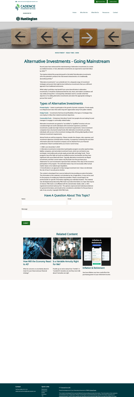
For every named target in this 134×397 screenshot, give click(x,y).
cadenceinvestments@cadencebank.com (27, 1)
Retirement (44, 389)
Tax (42, 395)
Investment (44, 391)
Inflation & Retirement (94, 267)
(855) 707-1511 (24, 389)
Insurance (44, 394)
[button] (74, 12)
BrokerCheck (93, 390)
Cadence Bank (113, 1)
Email (69, 199)
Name (23, 199)
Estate (43, 392)
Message (24, 209)
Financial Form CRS (65, 387)
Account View (101, 1)
